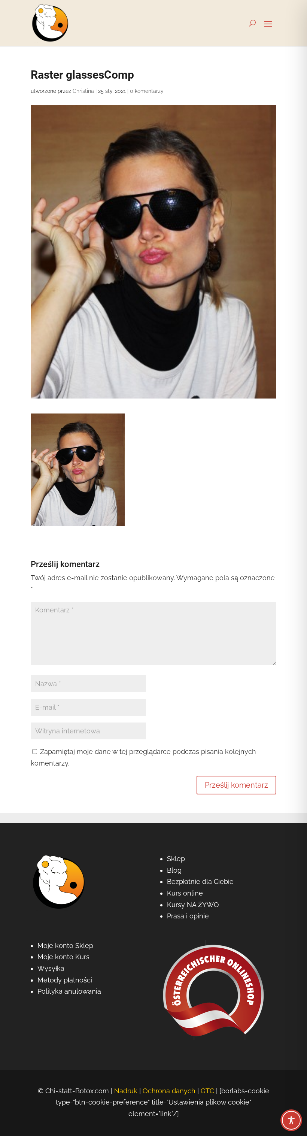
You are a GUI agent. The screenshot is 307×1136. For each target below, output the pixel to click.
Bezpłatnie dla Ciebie (200, 881)
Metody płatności (64, 980)
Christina (83, 91)
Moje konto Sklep (65, 945)
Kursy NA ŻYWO (193, 905)
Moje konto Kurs (63, 957)
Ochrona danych (169, 1091)
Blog (174, 870)
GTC (207, 1091)
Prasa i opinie (188, 916)
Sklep (176, 859)
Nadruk (125, 1091)
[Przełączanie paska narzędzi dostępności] (291, 1120)
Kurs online (185, 893)
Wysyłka (50, 968)
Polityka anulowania (69, 991)
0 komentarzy (147, 91)
